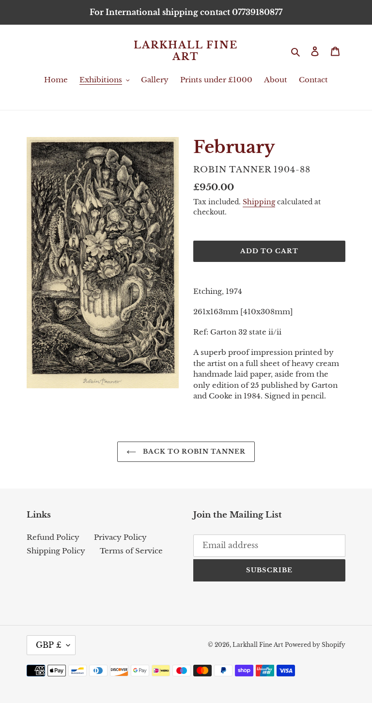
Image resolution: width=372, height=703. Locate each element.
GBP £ (49, 645)
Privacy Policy (120, 537)
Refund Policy (53, 537)
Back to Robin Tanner (193, 451)
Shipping (259, 202)
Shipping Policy (56, 550)
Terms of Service (131, 550)
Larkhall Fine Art (186, 50)
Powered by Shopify (315, 644)
